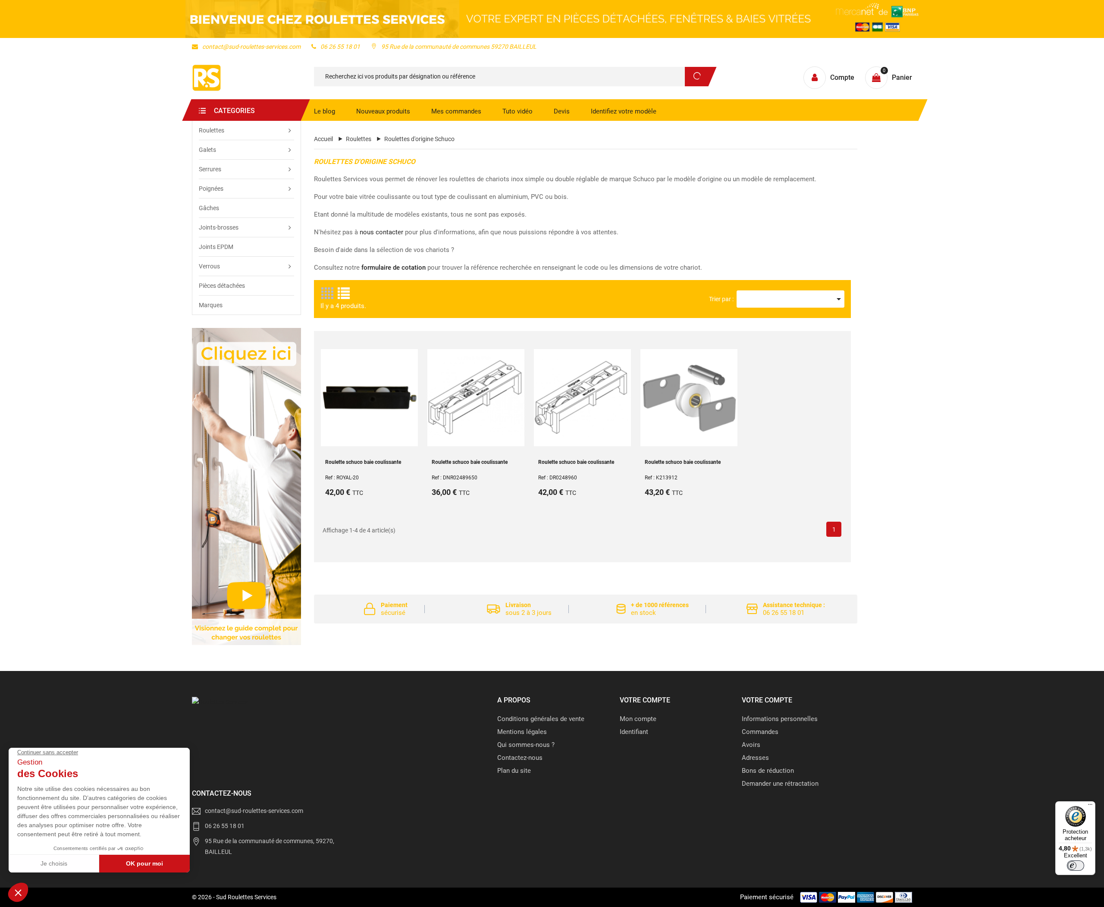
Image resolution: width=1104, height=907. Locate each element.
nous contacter (381, 232)
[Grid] (327, 293)
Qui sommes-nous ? (526, 745)
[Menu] (1090, 806)
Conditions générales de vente (540, 719)
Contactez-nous (520, 758)
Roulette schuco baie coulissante (363, 462)
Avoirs (751, 745)
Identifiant (634, 732)
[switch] (1075, 865)
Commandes (760, 732)
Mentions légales (522, 732)
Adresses (755, 758)
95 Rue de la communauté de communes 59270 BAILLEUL (458, 46)
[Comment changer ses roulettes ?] (246, 486)
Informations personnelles (780, 719)
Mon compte (638, 719)
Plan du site (514, 771)
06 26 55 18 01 (340, 46)
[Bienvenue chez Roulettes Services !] (552, 19)
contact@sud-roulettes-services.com (251, 46)
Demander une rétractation (780, 783)
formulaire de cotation (393, 267)
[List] (343, 293)
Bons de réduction (768, 771)
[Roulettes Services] (220, 702)
